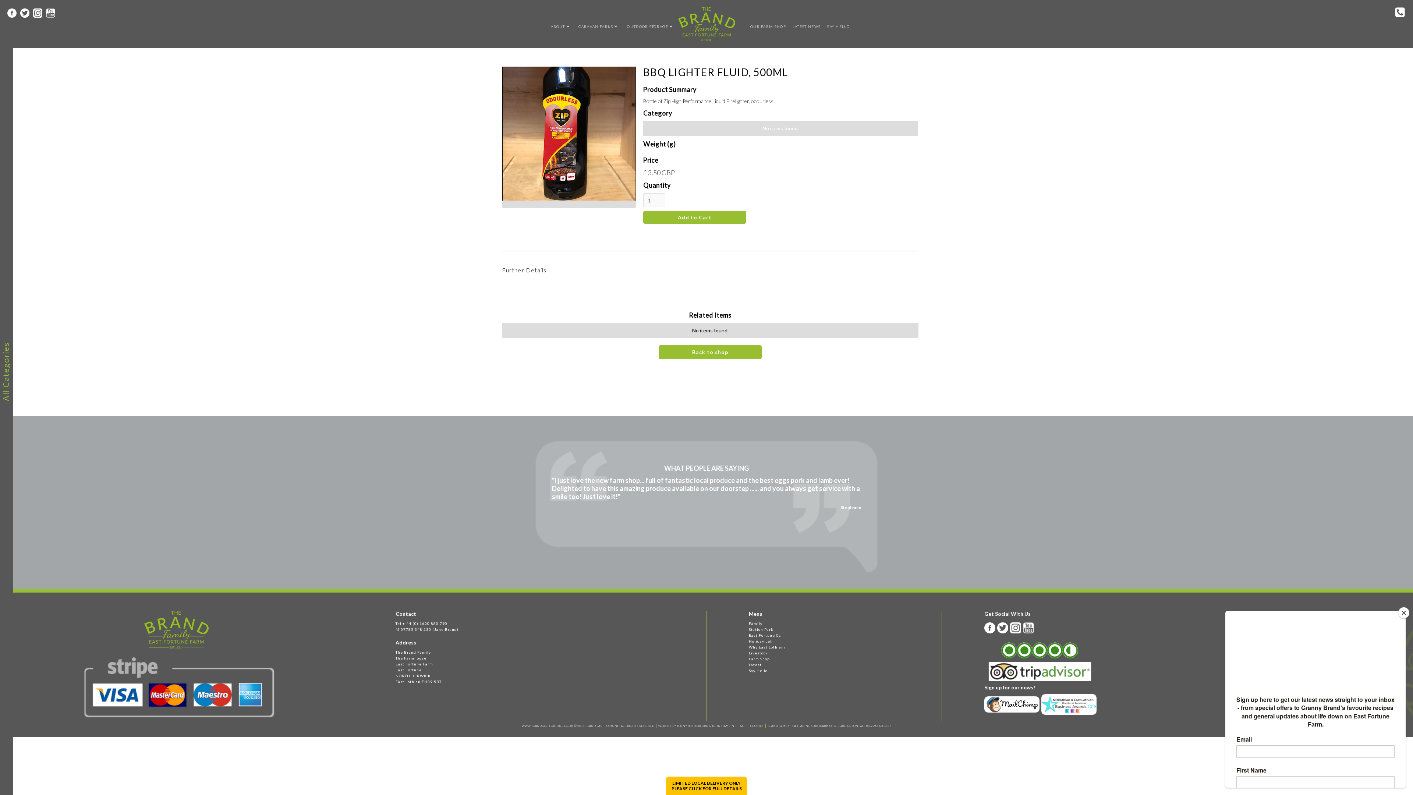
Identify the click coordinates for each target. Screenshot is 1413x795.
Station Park (761, 629)
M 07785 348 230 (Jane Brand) (427, 629)
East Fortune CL (765, 635)
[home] (706, 24)
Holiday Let (760, 641)
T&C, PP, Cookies (751, 726)
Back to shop (710, 352)
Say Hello (838, 26)
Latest (755, 664)
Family (755, 623)
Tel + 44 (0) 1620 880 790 (421, 623)
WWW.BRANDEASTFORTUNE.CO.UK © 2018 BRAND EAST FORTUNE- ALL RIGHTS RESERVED (588, 726)
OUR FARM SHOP (768, 26)
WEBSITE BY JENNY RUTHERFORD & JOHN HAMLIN (696, 726)
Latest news (807, 26)
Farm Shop (759, 659)
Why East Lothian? (767, 647)
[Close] (1403, 612)
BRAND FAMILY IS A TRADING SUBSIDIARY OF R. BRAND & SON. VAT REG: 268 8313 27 (829, 726)
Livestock (758, 653)
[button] (558, 26)
